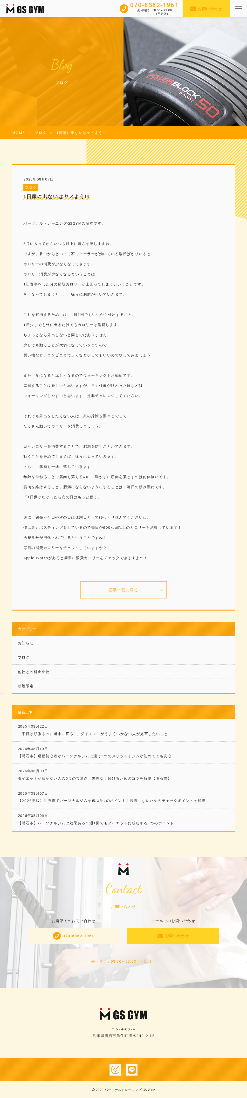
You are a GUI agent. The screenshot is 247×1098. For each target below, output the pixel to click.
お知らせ (26, 642)
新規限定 (26, 685)
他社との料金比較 (34, 671)
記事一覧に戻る (123, 589)
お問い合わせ (210, 8)
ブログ (31, 187)
